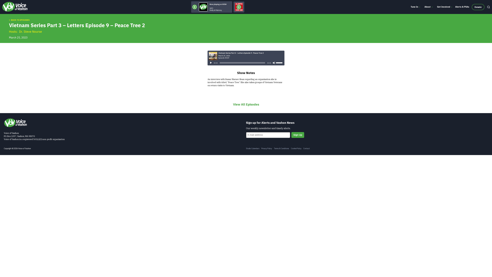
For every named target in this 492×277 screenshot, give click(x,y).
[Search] (488, 7)
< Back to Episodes (19, 20)
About (427, 7)
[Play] (211, 63)
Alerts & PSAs (462, 7)
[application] (246, 62)
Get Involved (443, 7)
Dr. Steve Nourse (30, 31)
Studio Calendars (252, 148)
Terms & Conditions (281, 148)
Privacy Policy (266, 148)
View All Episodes (246, 104)
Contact (306, 148)
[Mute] (274, 63)
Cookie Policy (296, 148)
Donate (478, 7)
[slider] (279, 62)
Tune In (414, 7)
